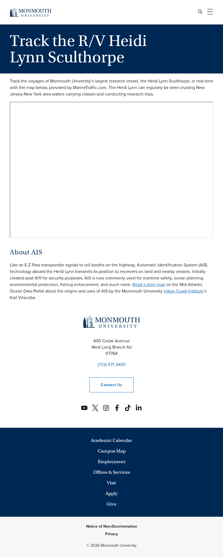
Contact (105, 385)
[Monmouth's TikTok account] (128, 408)
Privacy (111, 534)
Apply (111, 493)
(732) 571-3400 (112, 364)
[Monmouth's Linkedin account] (138, 408)
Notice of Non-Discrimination (111, 526)
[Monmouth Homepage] (30, 12)
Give (111, 504)
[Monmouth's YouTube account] (84, 408)
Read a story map (148, 284)
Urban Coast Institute (184, 291)
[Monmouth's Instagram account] (106, 408)
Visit (111, 483)
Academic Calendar (111, 440)
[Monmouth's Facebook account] (117, 408)
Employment (111, 461)
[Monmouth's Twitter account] (95, 408)
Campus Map (112, 451)
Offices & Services (111, 472)
